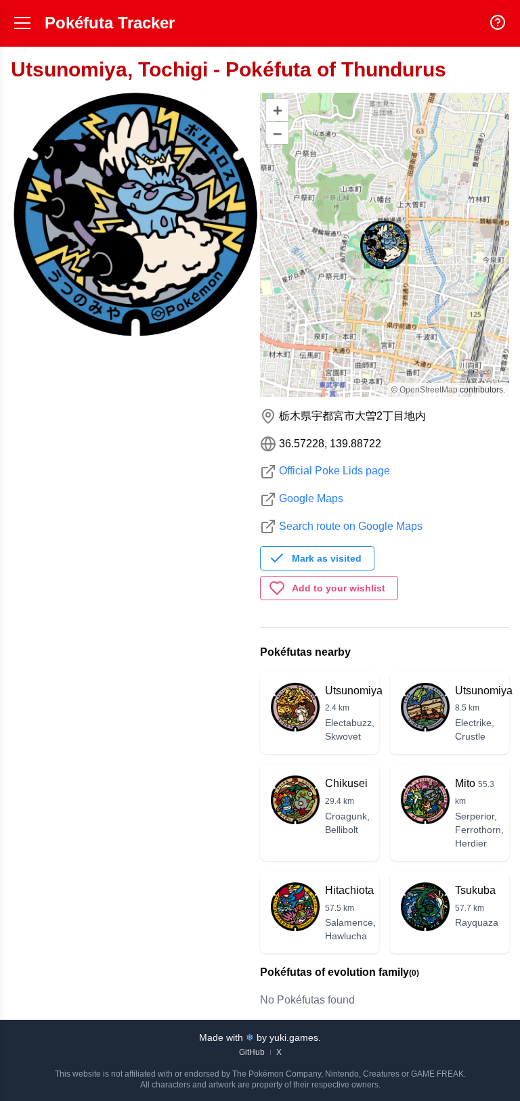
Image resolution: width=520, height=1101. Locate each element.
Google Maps (311, 498)
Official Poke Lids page (334, 470)
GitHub (252, 1052)
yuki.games (293, 1037)
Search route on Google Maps (350, 526)
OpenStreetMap (428, 390)
